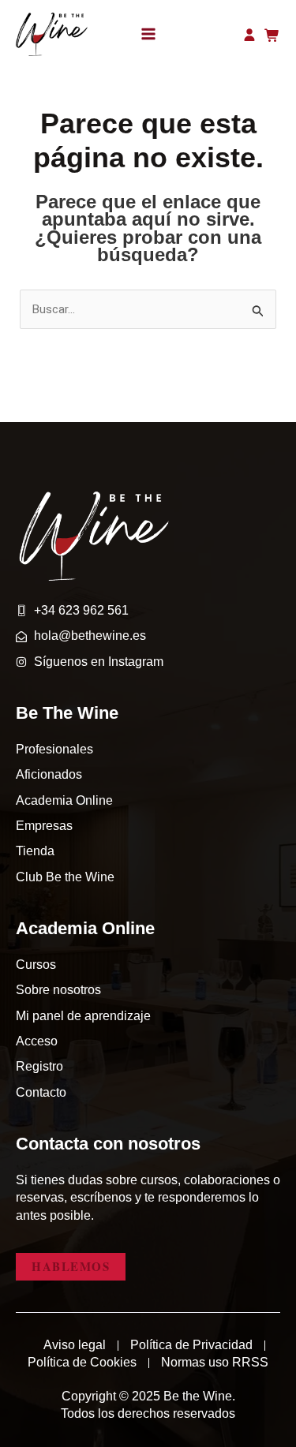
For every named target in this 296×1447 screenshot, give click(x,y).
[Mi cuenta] (252, 34)
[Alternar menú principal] (148, 34)
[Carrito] (272, 35)
